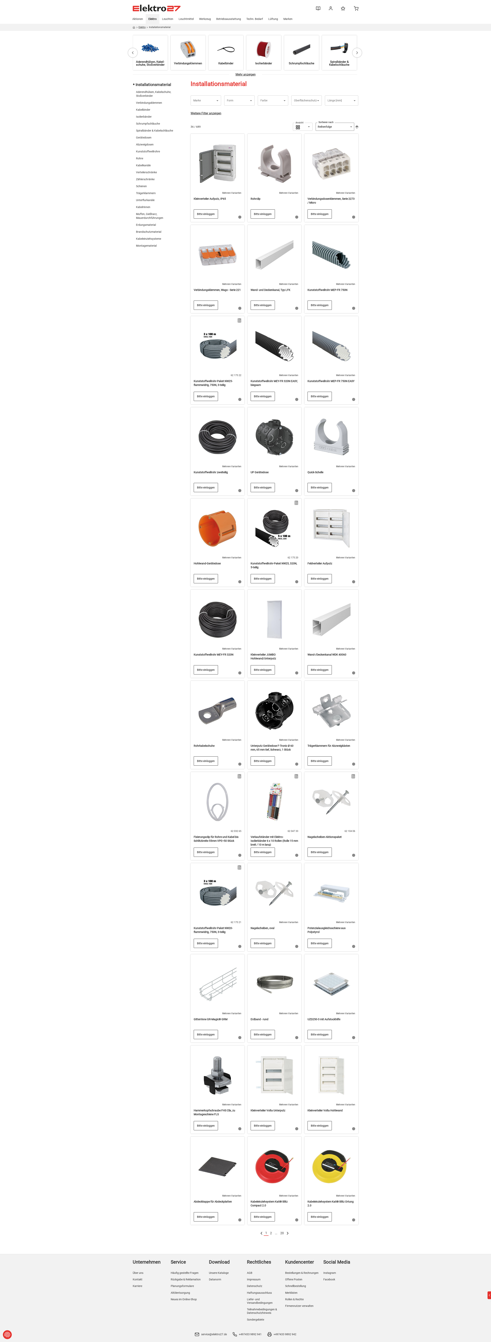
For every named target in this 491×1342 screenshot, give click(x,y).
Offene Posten (293, 1279)
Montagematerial (146, 245)
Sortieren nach (326, 122)
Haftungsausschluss (259, 1292)
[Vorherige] (261, 1233)
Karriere (137, 1286)
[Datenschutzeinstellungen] (7, 1334)
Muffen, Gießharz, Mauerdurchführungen (149, 215)
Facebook (329, 1279)
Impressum (253, 1279)
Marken (287, 18)
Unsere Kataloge (219, 1272)
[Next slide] (357, 52)
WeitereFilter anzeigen (206, 113)
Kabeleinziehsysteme (148, 238)
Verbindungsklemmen (149, 102)
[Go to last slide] (132, 52)
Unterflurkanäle (145, 200)
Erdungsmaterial (146, 224)
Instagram (329, 1272)
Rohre (139, 158)
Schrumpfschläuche (148, 123)
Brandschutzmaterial (148, 231)
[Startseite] (134, 28)
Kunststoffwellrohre (148, 151)
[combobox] (303, 127)
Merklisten (291, 1292)
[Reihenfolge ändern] (356, 127)
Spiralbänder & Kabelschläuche (154, 130)
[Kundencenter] (330, 9)
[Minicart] (356, 9)
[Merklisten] (343, 10)
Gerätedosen (143, 137)
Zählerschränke (145, 179)
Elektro (152, 18)
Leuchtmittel (186, 18)
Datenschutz (254, 1286)
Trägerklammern (146, 193)
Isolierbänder (144, 116)
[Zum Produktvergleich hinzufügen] (239, 320)
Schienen (141, 186)
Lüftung (273, 18)
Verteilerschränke (146, 172)
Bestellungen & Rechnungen (302, 1272)
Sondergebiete (255, 1319)
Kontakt (137, 1279)
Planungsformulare (182, 1286)
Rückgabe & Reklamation (186, 1279)
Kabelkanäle (143, 165)
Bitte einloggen (206, 214)
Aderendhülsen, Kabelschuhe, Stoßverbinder (153, 93)
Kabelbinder (143, 109)
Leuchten (167, 18)
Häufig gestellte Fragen (185, 1272)
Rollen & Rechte (294, 1299)
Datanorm (215, 1279)
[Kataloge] (318, 9)
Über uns (138, 1272)
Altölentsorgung (180, 1292)
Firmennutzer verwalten (299, 1305)
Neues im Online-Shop (184, 1299)
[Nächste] (287, 1233)
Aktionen (137, 18)
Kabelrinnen (143, 207)
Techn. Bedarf (254, 18)
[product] (217, 178)
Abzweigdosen (145, 144)
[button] (206, 100)
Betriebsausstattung (228, 18)
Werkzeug (205, 18)
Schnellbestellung (295, 1286)
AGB (249, 1272)
